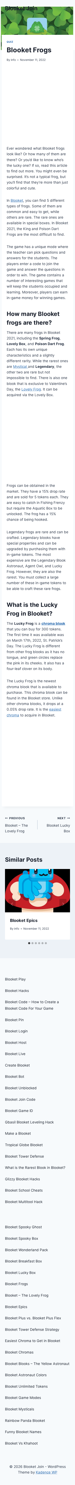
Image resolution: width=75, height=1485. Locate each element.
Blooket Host (15, 1043)
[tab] (29, 943)
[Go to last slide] (12, 904)
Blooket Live (15, 1054)
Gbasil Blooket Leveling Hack (29, 1122)
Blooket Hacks (17, 991)
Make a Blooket (18, 1133)
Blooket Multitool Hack (23, 1202)
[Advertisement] (37, 106)
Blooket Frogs (16, 1284)
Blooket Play (15, 979)
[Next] (62, 904)
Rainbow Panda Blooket (25, 1421)
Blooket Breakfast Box (23, 1261)
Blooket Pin (14, 1020)
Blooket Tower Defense (24, 1156)
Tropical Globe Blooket (24, 1145)
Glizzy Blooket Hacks (22, 1179)
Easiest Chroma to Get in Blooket (32, 1341)
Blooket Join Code (20, 1099)
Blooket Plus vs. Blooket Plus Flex (33, 1318)
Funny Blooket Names (23, 1432)
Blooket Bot (14, 1076)
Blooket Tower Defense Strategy (32, 1329)
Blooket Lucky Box (58, 824)
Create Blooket (17, 1065)
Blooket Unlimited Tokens (26, 1386)
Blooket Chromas (19, 1352)
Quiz (10, 41)
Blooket (17, 200)
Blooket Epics (24, 920)
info (13, 59)
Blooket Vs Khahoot (21, 1443)
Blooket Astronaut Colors (26, 1375)
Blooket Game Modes (23, 1398)
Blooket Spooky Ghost (23, 1227)
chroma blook (53, 623)
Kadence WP (46, 1472)
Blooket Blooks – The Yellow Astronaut (37, 1364)
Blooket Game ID (19, 1111)
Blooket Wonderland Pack (26, 1250)
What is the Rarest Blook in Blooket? (35, 1168)
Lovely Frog (31, 389)
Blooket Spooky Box (21, 1238)
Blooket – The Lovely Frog (16, 824)
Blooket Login (16, 1031)
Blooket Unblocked (21, 1088)
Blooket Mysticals (19, 1409)
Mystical (20, 366)
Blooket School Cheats (24, 1190)
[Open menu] (66, 8)
